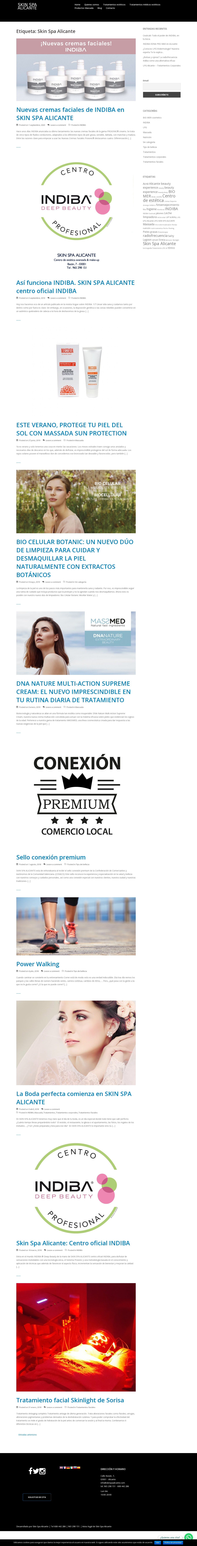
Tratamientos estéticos (114, 4)
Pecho (165, 228)
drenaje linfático (149, 205)
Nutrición (147, 137)
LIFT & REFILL (171, 217)
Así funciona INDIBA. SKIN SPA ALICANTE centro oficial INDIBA (75, 286)
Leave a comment (58, 125)
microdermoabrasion (163, 225)
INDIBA (83, 125)
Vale (157, 1543)
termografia (147, 248)
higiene (152, 209)
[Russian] (75, 1468)
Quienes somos (91, 4)
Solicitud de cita (37, 1497)
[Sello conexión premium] (76, 794)
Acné (146, 183)
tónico (171, 247)
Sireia (162, 239)
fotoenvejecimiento (167, 205)
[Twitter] (36, 1473)
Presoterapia (163, 232)
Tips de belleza (82, 864)
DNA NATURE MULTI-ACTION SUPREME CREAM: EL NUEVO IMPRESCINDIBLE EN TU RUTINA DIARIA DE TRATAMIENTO (73, 691)
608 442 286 (60, 1526)
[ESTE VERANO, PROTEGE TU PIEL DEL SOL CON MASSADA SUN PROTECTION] (76, 371)
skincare (169, 240)
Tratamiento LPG (158, 248)
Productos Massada (84, 8)
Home (77, 4)
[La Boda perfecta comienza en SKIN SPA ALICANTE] (76, 1042)
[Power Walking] (76, 926)
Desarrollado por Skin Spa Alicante (32, 1526)
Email (146, 80)
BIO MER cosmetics (152, 117)
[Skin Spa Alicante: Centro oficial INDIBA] (76, 1188)
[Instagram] (42, 1473)
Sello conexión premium (51, 857)
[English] (61, 1468)
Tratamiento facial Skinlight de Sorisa (70, 1400)
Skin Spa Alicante (159, 243)
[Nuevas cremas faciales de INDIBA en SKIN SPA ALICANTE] (76, 69)
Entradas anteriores (27, 1434)
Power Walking (37, 964)
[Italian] (71, 1468)
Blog (99, 8)
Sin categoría (80, 582)
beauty (161, 188)
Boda (153, 197)
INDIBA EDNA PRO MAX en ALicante (160, 43)
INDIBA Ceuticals (149, 213)
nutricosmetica (157, 228)
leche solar (161, 217)
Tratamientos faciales (88, 1112)
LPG (145, 127)
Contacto (110, 8)
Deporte (173, 201)
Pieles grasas (150, 231)
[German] (68, 1468)
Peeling (171, 228)
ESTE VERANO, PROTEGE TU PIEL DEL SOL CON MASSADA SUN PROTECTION (71, 429)
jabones (160, 213)
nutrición (147, 228)
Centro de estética (159, 198)
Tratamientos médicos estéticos (145, 4)
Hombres (160, 210)
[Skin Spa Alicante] (27, 6)
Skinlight (176, 240)
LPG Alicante (148, 221)
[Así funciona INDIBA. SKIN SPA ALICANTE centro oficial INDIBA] (76, 214)
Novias (174, 225)
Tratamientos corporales (67, 1112)
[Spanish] (78, 1468)
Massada (79, 440)
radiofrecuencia (155, 235)
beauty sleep (163, 192)
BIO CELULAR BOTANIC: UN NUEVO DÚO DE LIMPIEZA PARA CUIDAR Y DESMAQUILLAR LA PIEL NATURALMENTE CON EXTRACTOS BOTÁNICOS (74, 558)
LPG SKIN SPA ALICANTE (164, 221)
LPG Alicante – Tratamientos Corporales (162, 65)
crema (166, 201)
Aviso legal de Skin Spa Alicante (96, 1526)
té (166, 248)
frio (144, 209)
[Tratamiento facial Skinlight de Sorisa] (76, 1337)
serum (155, 239)
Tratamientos (49, 1112)
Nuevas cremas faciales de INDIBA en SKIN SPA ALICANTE (70, 113)
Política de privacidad (173, 1543)
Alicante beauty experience (157, 185)
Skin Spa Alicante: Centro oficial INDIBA (73, 1243)
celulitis (159, 197)
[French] (64, 1468)
